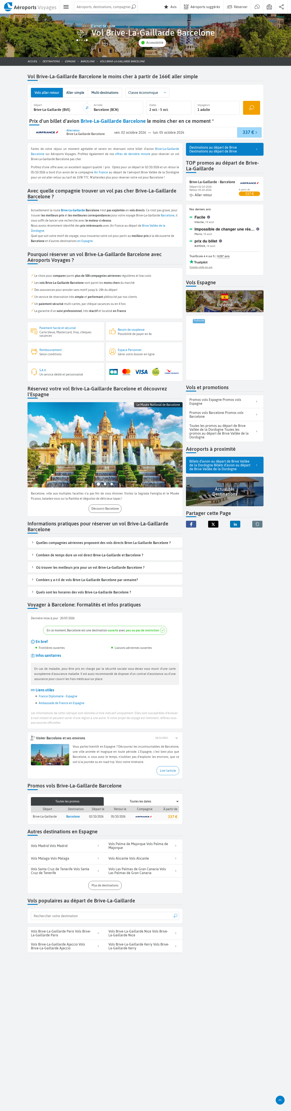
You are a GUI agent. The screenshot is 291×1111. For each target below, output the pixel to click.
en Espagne (85, 241)
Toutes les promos (67, 801)
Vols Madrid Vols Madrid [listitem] (49, 846)
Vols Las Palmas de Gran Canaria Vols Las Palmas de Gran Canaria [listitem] (137, 871)
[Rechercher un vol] (251, 108)
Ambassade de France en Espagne (61, 703)
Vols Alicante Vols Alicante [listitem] (128, 858)
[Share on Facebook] (191, 524)
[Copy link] (257, 524)
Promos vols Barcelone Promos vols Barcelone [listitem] (216, 414)
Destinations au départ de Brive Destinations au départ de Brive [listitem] (213, 149)
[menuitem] (29, 7)
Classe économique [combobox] (143, 92)
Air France (101, 172)
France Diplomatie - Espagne (58, 696)
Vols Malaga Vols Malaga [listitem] (50, 858)
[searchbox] (106, 7)
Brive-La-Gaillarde (167, 149)
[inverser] (87, 108)
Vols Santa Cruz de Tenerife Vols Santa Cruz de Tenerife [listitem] (60, 871)
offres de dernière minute (132, 154)
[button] (152, 43)
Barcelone (38, 154)
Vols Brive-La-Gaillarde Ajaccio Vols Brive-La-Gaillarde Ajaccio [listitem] (58, 946)
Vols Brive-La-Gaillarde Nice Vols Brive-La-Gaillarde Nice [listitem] (138, 933)
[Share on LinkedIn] (235, 524)
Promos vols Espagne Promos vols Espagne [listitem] (215, 401)
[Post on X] (213, 524)
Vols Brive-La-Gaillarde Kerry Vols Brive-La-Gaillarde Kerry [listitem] (138, 946)
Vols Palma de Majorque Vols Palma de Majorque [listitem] (138, 846)
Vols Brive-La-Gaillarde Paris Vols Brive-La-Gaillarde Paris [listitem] (61, 933)
